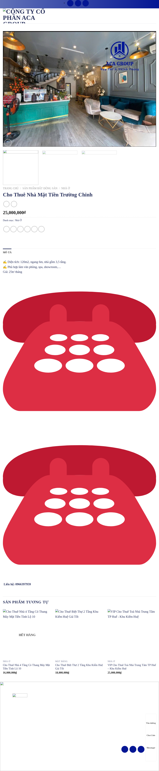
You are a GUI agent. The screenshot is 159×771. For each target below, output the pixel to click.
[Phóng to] (8, 143)
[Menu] (153, 15)
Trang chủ (11, 188)
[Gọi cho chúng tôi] (85, 3)
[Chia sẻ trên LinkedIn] (41, 229)
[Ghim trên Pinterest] (34, 229)
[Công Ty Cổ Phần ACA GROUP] (29, 15)
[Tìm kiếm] (91, 3)
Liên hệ (85, 727)
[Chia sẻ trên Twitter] (20, 229)
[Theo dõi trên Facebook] (70, 3)
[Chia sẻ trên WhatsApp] (6, 229)
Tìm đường (151, 723)
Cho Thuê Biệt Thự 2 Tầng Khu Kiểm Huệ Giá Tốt (79, 666)
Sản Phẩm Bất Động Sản (39, 188)
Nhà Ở (65, 188)
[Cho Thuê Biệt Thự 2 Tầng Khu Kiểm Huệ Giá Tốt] (79, 633)
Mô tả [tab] (7, 252)
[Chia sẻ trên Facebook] (13, 229)
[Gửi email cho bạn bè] (27, 229)
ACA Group (85, 761)
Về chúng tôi (88, 703)
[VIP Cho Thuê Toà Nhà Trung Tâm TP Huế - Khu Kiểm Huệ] (132, 633)
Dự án (84, 715)
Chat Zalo (151, 735)
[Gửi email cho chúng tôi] (78, 3)
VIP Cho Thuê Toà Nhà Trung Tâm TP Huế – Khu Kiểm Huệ (132, 666)
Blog (84, 721)
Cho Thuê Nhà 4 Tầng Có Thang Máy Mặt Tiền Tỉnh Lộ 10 (26, 666)
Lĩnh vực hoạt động (92, 709)
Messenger (151, 748)
